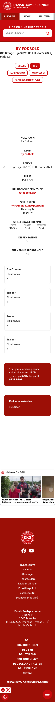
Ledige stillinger (27, 584)
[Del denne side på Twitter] (8, 690)
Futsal (27, 673)
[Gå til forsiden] (24, 6)
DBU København (28, 659)
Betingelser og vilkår (27, 598)
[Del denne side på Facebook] (3, 690)
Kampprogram (17, 73)
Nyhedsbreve (27, 565)
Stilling (22, 66)
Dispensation (27, 238)
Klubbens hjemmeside (27, 189)
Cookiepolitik (27, 593)
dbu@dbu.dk (29, 625)
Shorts (27, 225)
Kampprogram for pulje (27, 80)
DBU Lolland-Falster (27, 664)
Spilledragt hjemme (27, 222)
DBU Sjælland (27, 668)
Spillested (27, 202)
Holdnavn (28, 138)
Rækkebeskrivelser (20, 401)
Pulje (27, 176)
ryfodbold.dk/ (27, 193)
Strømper (41, 225)
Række (27, 163)
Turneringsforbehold (27, 250)
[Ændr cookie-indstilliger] (5, 697)
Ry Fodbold (27, 154)
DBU (27, 640)
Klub (27, 151)
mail (24, 376)
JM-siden (14, 407)
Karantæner (38, 73)
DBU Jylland (27, 654)
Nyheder (27, 570)
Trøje (13, 225)
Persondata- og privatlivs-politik (28, 683)
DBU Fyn (27, 650)
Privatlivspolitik (27, 588)
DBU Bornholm (27, 645)
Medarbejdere (27, 579)
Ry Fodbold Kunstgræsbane (27, 206)
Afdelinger (27, 574)
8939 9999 (15, 380)
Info (35, 66)
